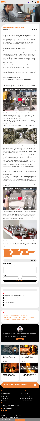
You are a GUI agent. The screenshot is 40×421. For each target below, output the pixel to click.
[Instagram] (3, 410)
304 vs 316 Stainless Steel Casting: (10, 302)
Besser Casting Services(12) (16, 319)
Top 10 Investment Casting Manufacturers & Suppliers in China (14, 295)
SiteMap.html (10, 417)
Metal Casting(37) (6, 249)
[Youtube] (36, 29)
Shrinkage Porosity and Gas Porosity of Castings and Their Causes (15, 304)
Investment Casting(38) (23, 249)
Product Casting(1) (6, 319)
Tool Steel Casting (6, 398)
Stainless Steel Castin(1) (7, 317)
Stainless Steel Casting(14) (17, 317)
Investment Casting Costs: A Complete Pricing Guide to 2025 (14, 297)
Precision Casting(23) (15, 249)
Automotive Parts (25, 393)
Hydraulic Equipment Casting (27, 400)
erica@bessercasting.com (7, 408)
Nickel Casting (5, 400)
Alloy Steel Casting (6, 396)
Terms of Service (4, 417)
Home (18, 14)
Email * (22, 275)
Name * (5, 275)
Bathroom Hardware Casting (27, 396)
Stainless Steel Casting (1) (7, 256)
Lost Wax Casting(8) (31, 317)
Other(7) (24, 317)
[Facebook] (32, 29)
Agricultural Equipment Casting (27, 398)
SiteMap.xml (16, 417)
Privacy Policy (18, 415)
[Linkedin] (34, 29)
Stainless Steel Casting (7, 393)
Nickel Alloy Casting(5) (25, 319)
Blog (22, 14)
